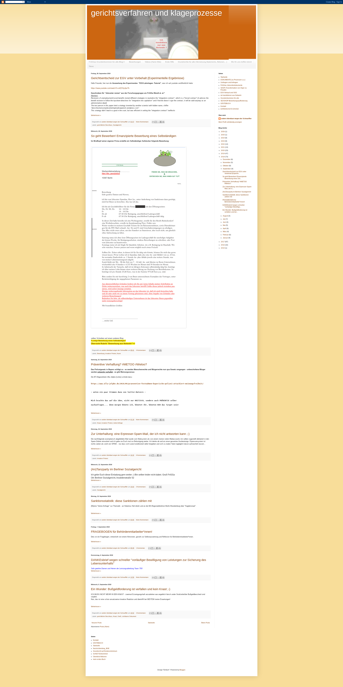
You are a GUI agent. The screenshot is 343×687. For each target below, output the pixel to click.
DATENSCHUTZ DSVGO (230, 109)
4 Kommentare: (141, 350)
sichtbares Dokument (129, 616)
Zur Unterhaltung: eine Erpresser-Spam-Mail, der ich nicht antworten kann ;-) (140, 434)
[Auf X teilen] (158, 122)
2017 (223, 242)
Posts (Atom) (104, 627)
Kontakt (223, 106)
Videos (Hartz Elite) (153, 62)
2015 (223, 248)
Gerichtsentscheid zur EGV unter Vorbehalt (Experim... (234, 172)
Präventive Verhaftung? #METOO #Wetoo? (119, 364)
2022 (223, 144)
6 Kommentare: (141, 455)
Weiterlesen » (96, 115)
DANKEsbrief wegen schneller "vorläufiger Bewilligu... (234, 206)
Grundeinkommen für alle (230, 98)
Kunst (119, 353)
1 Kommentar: (141, 548)
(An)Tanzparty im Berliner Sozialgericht (116, 469)
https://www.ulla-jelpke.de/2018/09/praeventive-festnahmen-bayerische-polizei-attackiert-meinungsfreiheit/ (147, 384)
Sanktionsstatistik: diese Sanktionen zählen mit (121, 501)
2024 (223, 138)
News (91, 66)
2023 (223, 141)
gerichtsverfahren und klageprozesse (156, 12)
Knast (99, 423)
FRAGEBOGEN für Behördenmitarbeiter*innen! (121, 531)
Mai (224, 225)
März (225, 231)
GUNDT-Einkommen (100, 654)
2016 (223, 245)
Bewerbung (101, 353)
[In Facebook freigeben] (160, 122)
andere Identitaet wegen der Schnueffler (236, 119)
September (227, 169)
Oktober (226, 166)
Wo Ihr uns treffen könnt (241, 62)
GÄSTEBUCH (226, 103)
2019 (223, 153)
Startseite (151, 623)
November (227, 162)
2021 (223, 147)
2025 (223, 135)
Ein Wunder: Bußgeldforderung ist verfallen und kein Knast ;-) (130, 589)
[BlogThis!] (155, 122)
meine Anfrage (118, 423)
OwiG (119, 616)
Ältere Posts (205, 623)
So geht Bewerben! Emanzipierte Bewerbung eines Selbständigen (133, 136)
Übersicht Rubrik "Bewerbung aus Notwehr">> (113, 343)
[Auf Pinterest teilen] (163, 122)
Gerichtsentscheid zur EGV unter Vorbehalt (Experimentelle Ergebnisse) (137, 78)
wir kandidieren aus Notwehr (231, 95)
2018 (223, 157)
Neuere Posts (97, 623)
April (225, 228)
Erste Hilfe (169, 62)
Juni (224, 222)
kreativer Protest (110, 353)
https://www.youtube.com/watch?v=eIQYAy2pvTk (110, 88)
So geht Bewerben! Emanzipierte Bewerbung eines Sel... (235, 177)
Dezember (227, 159)
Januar (225, 238)
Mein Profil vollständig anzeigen (230, 122)
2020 (223, 150)
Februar (226, 235)
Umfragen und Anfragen (229, 82)
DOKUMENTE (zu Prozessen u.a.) (233, 80)
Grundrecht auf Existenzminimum (105, 651)
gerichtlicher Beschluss (104, 125)
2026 (223, 132)
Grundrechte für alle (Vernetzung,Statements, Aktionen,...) (202, 62)
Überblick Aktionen (100, 657)
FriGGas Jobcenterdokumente (231, 85)
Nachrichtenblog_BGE (101, 648)
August (225, 216)
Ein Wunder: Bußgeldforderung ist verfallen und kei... (235, 211)
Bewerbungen (135, 62)
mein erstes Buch (99, 659)
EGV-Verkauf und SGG (229, 93)
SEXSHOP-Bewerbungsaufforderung (234, 101)
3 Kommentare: (141, 487)
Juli (224, 219)
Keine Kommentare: (142, 122)
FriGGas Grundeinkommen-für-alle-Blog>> (107, 62)
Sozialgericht (117, 125)
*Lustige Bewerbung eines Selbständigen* (108, 341)
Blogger (182, 670)
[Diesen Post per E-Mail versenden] (153, 122)
